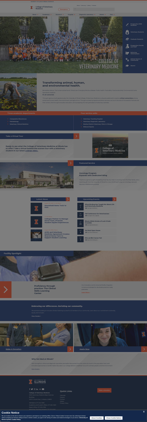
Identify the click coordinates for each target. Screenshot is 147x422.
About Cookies (96, 418)
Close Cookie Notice (113, 418)
